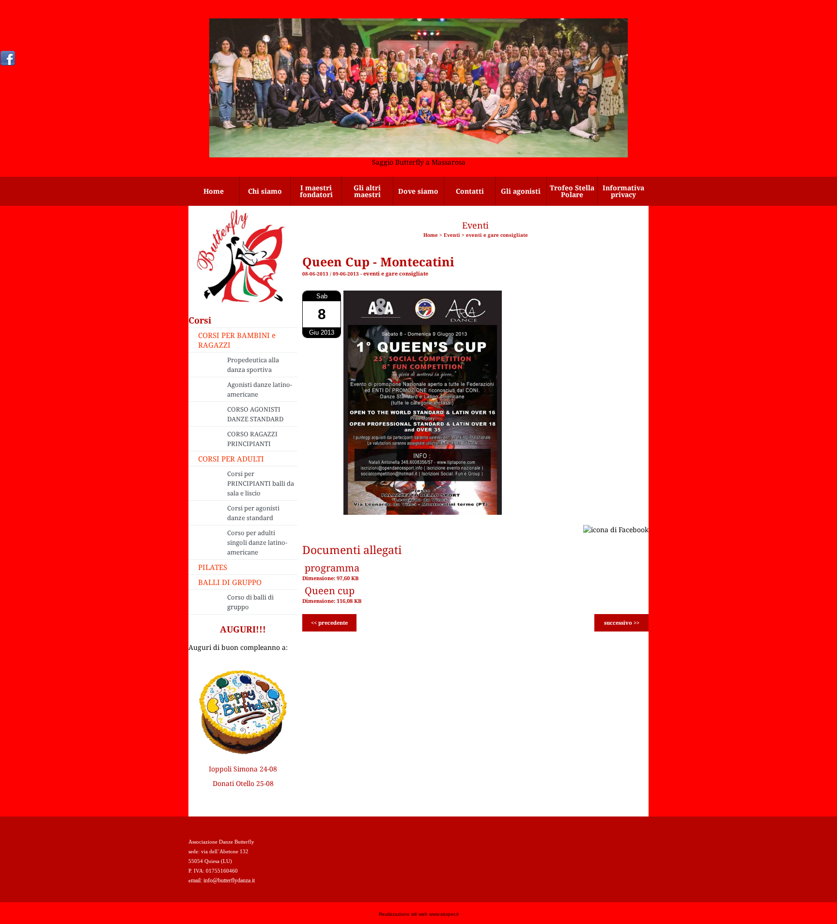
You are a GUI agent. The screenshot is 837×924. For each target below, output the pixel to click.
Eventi (452, 234)
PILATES (212, 567)
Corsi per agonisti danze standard (253, 513)
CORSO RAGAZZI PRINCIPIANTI (252, 439)
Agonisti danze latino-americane (259, 389)
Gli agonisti (521, 191)
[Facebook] (8, 57)
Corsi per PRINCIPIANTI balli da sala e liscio (260, 483)
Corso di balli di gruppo (250, 602)
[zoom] (422, 512)
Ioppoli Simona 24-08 (243, 768)
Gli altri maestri (367, 191)
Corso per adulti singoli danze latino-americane (257, 542)
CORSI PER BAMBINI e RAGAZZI (237, 340)
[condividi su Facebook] (616, 529)
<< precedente (329, 622)
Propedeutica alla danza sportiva (253, 364)
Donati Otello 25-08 (243, 783)
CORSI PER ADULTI (231, 458)
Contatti (470, 191)
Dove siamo (418, 191)
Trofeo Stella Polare (572, 191)
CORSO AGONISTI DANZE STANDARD (255, 414)
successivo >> (621, 622)
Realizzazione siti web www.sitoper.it (419, 914)
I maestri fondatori (316, 191)
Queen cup (330, 590)
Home (213, 191)
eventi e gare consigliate (497, 234)
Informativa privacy (623, 191)
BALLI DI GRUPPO (230, 582)
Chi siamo (265, 191)
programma (332, 567)
